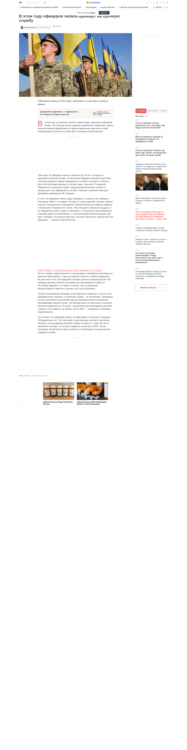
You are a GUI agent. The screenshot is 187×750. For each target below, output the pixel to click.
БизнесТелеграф (108, 7)
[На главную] (93, 2)
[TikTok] (167, 2)
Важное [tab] (164, 111)
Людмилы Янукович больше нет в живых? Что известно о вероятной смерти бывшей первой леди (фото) (151, 167)
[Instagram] (163, 2)
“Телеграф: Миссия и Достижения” (133, 7)
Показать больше (148, 288)
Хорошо (104, 13)
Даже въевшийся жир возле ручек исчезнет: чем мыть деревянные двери (150, 200)
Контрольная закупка (72, 7)
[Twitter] (160, 2)
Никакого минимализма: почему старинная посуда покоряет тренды (151, 229)
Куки (92, 13)
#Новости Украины (40, 376)
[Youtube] (157, 2)
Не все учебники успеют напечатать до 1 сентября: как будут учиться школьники (150, 125)
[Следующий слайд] (169, 7)
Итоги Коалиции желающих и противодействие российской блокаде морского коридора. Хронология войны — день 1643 (151, 215)
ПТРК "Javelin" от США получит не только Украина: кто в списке (70, 270)
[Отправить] (45, 2)
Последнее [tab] (141, 111)
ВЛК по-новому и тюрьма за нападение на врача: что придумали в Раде (149, 139)
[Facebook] (146, 2)
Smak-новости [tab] (152, 111)
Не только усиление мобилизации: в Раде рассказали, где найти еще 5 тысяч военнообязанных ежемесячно (149, 258)
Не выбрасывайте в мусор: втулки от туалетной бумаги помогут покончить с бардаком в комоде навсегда (151, 275)
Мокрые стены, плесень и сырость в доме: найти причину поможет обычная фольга (151, 241)
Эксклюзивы (91, 7)
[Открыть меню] (20, 2)
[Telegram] (154, 2)
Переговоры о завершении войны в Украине (39, 7)
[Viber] (150, 3)
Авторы (159, 7)
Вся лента (139, 116)
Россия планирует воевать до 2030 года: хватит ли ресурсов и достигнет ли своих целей (151, 152)
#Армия (27, 376)
